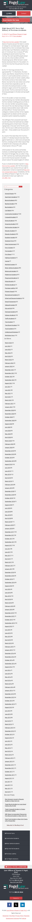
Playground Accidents (11, 278)
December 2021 (9, 370)
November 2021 (9, 373)
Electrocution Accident (11, 227)
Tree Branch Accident (11, 325)
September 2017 (10, 542)
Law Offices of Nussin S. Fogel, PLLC (17, 910)
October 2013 (9, 700)
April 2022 (8, 356)
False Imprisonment (10, 244)
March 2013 (8, 724)
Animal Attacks (9, 193)
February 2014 (9, 687)
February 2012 (9, 758)
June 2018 (8, 511)
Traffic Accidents (9, 318)
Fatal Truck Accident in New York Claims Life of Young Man (16, 820)
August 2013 (8, 707)
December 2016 (9, 572)
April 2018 (8, 518)
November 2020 (9, 414)
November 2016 (9, 576)
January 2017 (9, 569)
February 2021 (9, 403)
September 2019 (10, 461)
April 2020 (8, 437)
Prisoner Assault (9, 291)
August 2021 (8, 383)
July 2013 (7, 711)
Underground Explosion (11, 332)
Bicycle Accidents (10, 200)
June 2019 (8, 471)
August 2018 (8, 505)
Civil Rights (8, 210)
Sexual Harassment (10, 301)
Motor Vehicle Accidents (11, 268)
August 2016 (8, 586)
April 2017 (8, 559)
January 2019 (9, 488)
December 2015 (9, 613)
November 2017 (9, 535)
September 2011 (10, 775)
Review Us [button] (16, 898)
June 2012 (8, 744)
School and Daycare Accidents (13, 298)
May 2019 (8, 474)
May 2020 (8, 434)
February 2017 (9, 565)
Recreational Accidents (11, 295)
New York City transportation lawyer (15, 171)
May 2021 (8, 393)
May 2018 (8, 515)
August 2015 (8, 626)
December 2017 (9, 532)
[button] (9, 13)
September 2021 (10, 380)
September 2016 (10, 582)
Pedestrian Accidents (11, 274)
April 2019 (8, 478)
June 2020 (8, 430)
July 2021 (7, 387)
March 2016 (8, 603)
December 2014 (9, 653)
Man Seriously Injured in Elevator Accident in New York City (14, 800)
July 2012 (7, 741)
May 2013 (8, 717)
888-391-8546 (19, 9)
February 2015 (9, 647)
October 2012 (9, 734)
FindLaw (23, 918)
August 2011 (8, 778)
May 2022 (8, 353)
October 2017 (9, 538)
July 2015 (7, 630)
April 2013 (8, 721)
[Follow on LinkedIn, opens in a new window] (22, 905)
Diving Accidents (9, 220)
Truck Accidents (9, 328)
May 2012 (8, 748)
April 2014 (8, 680)
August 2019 (8, 464)
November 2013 (9, 697)
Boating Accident (9, 204)
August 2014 (8, 667)
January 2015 (9, 650)
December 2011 (9, 765)
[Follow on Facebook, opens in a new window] (9, 905)
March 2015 (8, 643)
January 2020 (9, 447)
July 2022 (7, 346)
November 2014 (9, 657)
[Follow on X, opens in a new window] (16, 905)
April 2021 (8, 397)
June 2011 (8, 785)
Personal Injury (10, 833)
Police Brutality (9, 281)
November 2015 (9, 616)
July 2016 (7, 589)
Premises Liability (10, 288)
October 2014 (9, 660)
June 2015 (8, 633)
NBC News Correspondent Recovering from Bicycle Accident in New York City (16, 815)
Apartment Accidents (11, 197)
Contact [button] (23, 13)
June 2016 (8, 592)
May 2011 (8, 788)
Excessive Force (9, 241)
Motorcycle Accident (10, 271)
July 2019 (7, 468)
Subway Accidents (10, 315)
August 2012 (8, 738)
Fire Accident (8, 251)
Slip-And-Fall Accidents (12, 849)
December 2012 (9, 731)
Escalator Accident (10, 237)
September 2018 (10, 501)
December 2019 (9, 451)
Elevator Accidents (10, 234)
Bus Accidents (9, 207)
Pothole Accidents (10, 285)
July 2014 (7, 670)
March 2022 (8, 360)
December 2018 (9, 491)
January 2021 (9, 407)
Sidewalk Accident (10, 305)
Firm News (8, 254)
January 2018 (9, 528)
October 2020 (9, 417)
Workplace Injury (10, 335)
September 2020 (10, 420)
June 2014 (8, 673)
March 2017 (8, 562)
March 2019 (8, 481)
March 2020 (8, 441)
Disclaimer (6, 916)
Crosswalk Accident (10, 217)
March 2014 (8, 684)
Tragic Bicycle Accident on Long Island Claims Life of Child (15, 805)
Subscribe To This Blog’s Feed (15, 825)
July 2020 (7, 427)
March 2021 (8, 400)
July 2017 (7, 549)
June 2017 (8, 552)
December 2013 (9, 694)
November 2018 (9, 495)
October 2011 (9, 771)
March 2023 (8, 343)
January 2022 (9, 366)
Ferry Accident (17, 36)
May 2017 (8, 555)
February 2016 (9, 606)
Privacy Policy (19, 916)
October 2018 (9, 498)
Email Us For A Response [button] (16, 867)
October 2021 (9, 376)
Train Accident (9, 322)
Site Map (12, 916)
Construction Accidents (11, 214)
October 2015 (9, 619)
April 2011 (8, 792)
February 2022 (9, 363)
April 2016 (8, 599)
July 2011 (7, 782)
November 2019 (9, 454)
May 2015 (8, 636)
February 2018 (9, 525)
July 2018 (7, 508)
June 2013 (8, 714)
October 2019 (9, 457)
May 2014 (8, 677)
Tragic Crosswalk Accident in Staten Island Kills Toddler (15, 810)
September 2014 (10, 663)
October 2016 (9, 579)
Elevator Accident (10, 231)
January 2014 (9, 690)
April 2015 (8, 640)
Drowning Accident (10, 224)
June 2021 (8, 390)
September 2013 (10, 704)
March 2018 (8, 522)
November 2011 (9, 768)
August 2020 (8, 424)
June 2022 (8, 349)
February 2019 (9, 484)
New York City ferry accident (11, 42)
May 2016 (8, 596)
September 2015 (10, 623)
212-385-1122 (6, 178)
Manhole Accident (10, 264)
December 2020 (9, 410)
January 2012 (9, 761)
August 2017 (8, 545)
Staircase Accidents (10, 312)
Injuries (7, 261)
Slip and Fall (8, 308)
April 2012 (8, 751)
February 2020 (9, 444)
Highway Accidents (10, 258)
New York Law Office (16, 882)
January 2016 (9, 609)
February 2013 (9, 728)
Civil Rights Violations (12, 859)
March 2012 (8, 755)
